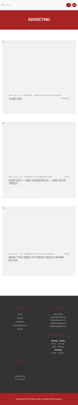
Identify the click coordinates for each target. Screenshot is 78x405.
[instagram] (22, 368)
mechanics (65, 98)
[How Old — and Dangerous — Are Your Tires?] (39, 146)
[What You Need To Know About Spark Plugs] (39, 227)
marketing (57, 95)
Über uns (20, 318)
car (47, 95)
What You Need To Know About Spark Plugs (36, 259)
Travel (66, 177)
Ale (20, 95)
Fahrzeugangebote (20, 325)
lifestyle (42, 254)
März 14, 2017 (13, 177)
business (42, 95)
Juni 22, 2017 (13, 95)
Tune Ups (15, 99)
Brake (36, 95)
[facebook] (17, 368)
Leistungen (20, 322)
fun (51, 95)
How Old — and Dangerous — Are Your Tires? (37, 182)
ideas (37, 177)
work (50, 177)
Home (20, 314)
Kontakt (20, 329)
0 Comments (27, 95)
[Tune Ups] (39, 65)
